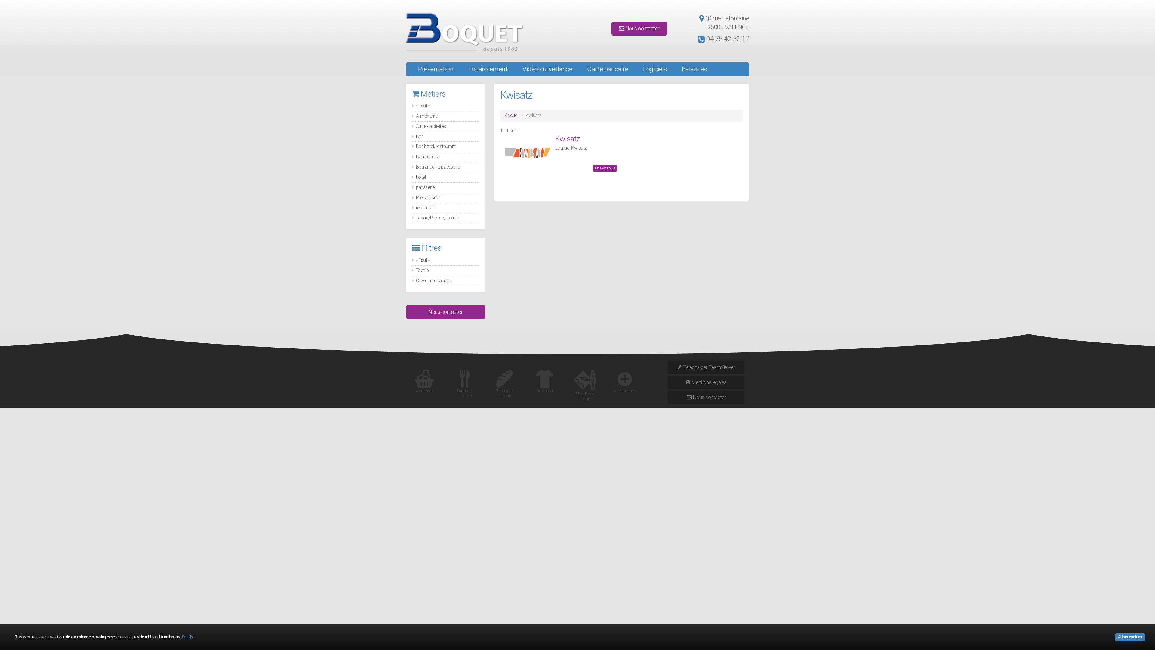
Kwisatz (567, 138)
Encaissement (487, 69)
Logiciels (655, 69)
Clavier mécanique (434, 280)
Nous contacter (642, 28)
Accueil (512, 115)
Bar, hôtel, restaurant (436, 146)
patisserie (425, 187)
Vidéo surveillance (547, 69)
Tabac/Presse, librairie (437, 218)
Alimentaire (427, 116)
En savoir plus (605, 168)
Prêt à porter (428, 197)
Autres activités (431, 126)
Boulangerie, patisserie (438, 167)
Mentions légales (708, 382)
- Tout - (423, 106)
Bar (419, 136)
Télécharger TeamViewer (708, 367)
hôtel (421, 177)
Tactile (422, 270)
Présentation (435, 69)
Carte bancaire (607, 69)
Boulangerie (427, 156)
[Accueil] (460, 32)
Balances (694, 69)
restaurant (426, 208)
